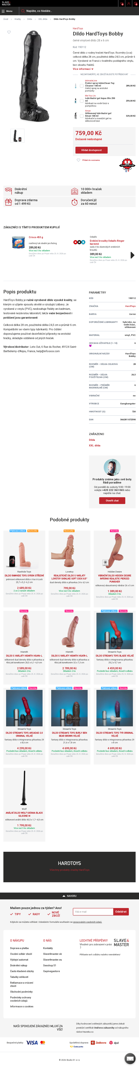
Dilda (29, 19)
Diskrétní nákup (18, 965)
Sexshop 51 (49, 965)
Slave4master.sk (52, 954)
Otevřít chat (112, 500)
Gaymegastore (51, 971)
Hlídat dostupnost (91, 150)
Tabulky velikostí (19, 977)
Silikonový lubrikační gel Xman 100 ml (98, 114)
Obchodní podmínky (21, 991)
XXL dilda (42, 19)
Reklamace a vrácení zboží (21, 984)
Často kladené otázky (22, 971)
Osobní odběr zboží (21, 954)
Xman (88, 110)
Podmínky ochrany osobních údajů (20, 999)
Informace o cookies (21, 1006)
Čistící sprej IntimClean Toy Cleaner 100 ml (99, 84)
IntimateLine (91, 80)
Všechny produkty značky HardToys (70, 869)
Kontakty (48, 948)
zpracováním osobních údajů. (87, 922)
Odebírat (120, 911)
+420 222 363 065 (113, 490)
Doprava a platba (19, 948)
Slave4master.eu (52, 959)
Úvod (5, 19)
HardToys (78, 28)
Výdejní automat (19, 959)
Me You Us (90, 95)
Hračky (18, 19)
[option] (39, 246)
